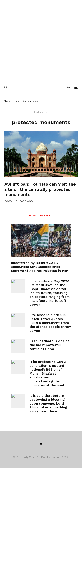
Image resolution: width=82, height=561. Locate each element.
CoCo (8, 201)
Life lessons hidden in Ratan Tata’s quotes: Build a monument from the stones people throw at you (50, 323)
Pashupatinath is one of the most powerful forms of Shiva (49, 345)
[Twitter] (41, 443)
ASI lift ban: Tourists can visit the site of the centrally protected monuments (40, 189)
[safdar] (41, 154)
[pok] (41, 240)
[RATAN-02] (18, 320)
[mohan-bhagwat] (18, 367)
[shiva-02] (18, 401)
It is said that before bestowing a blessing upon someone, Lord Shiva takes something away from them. (48, 403)
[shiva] (18, 346)
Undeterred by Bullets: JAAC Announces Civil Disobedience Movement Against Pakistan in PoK (39, 267)
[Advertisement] (41, 40)
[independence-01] (18, 286)
